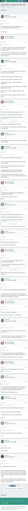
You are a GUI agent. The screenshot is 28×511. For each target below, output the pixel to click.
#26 (26, 152)
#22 (26, 42)
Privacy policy (18, 500)
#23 (26, 65)
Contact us (3, 500)
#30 (26, 255)
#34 (26, 347)
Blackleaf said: (5, 44)
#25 (26, 138)
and (6, 371)
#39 (26, 446)
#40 (26, 461)
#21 (26, 21)
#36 (26, 381)
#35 (26, 367)
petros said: (4, 23)
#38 (26, 427)
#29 (26, 236)
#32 (26, 306)
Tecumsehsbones (9, 36)
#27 (26, 187)
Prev (13, 485)
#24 (26, 106)
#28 (26, 209)
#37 (26, 402)
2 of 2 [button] (18, 485)
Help (23, 500)
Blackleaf (4, 6)
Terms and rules (10, 500)
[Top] (5, 503)
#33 (26, 325)
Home (2, 503)
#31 (26, 284)
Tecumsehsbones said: (7, 68)
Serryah (7, 455)
